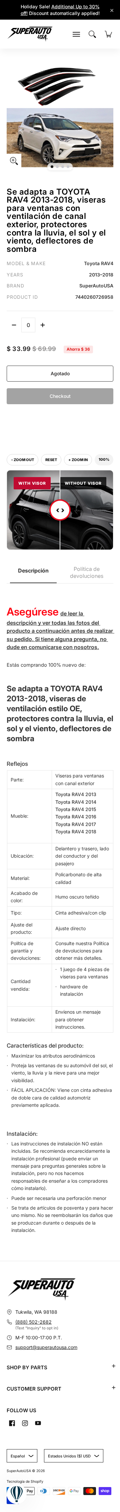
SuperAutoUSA (19, 1471)
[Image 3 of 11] (62, 166)
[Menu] (76, 34)
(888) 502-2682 (33, 1322)
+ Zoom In (78, 459)
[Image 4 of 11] (68, 166)
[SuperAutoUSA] (30, 34)
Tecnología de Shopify (25, 1481)
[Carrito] (108, 34)
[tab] (33, 573)
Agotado (60, 373)
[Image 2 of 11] (57, 166)
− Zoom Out (22, 459)
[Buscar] (92, 34)
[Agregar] (42, 325)
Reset (51, 459)
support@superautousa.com (46, 1347)
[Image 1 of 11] (52, 166)
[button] (114, 1366)
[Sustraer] (14, 325)
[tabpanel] (60, 912)
